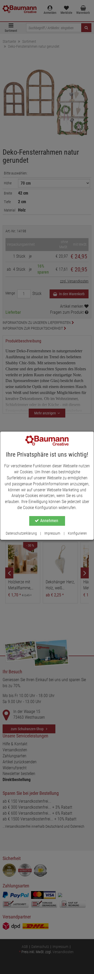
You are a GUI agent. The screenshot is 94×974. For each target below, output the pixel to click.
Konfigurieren (77, 533)
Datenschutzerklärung (21, 533)
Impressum (52, 533)
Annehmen (49, 520)
